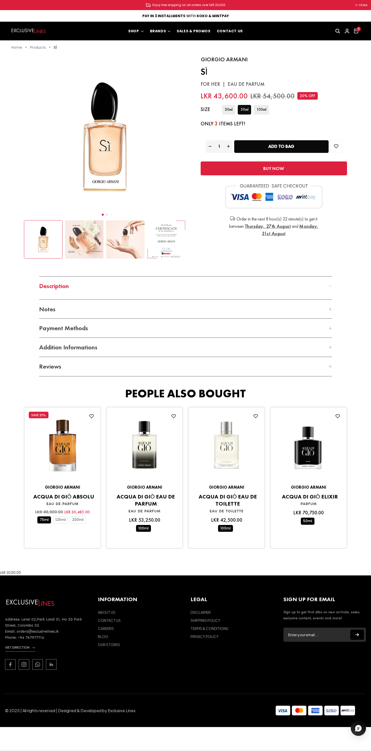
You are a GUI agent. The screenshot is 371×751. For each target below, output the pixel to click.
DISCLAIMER (201, 612)
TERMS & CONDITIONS (209, 628)
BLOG (103, 636)
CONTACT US (109, 620)
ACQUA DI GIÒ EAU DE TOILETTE (228, 500)
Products (38, 47)
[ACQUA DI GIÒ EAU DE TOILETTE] (226, 447)
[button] (103, 215)
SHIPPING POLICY (205, 620)
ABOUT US (106, 612)
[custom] (10, 664)
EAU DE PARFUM (62, 504)
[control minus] (209, 146)
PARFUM (309, 504)
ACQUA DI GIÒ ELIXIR (310, 496)
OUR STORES (109, 644)
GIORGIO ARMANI (224, 59)
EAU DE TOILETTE (227, 511)
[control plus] (229, 146)
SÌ (55, 47)
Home (16, 47)
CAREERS (106, 628)
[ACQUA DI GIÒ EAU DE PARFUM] (144, 447)
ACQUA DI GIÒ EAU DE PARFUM (146, 500)
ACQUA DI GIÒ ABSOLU (63, 496)
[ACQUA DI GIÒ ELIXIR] (308, 447)
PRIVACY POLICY (205, 636)
